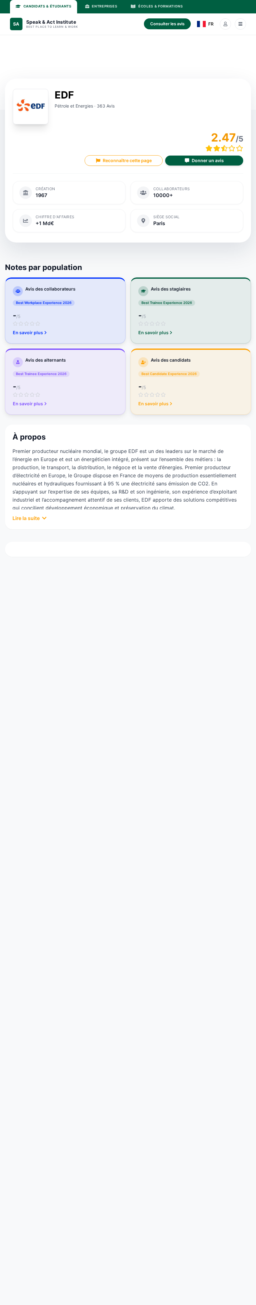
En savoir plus (28, 332)
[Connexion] (225, 24)
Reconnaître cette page (127, 160)
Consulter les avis (167, 23)
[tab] (43, 6)
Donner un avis (208, 160)
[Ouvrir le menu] (240, 24)
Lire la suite (26, 518)
